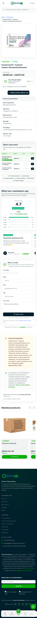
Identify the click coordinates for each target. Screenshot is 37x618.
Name (4, 277)
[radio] (4, 273)
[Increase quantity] (28, 158)
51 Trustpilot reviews (21, 214)
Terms (29, 320)
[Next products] (34, 407)
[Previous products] (30, 407)
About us (4, 498)
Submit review (19, 314)
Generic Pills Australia (19, 600)
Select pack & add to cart (19, 93)
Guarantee (4, 527)
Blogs (3, 510)
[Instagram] (30, 604)
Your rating (6, 270)
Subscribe (18, 586)
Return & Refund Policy (8, 521)
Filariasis (7, 441)
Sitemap (4, 507)
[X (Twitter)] (19, 604)
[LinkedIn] (26, 604)
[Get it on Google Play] (11, 593)
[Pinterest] (22, 604)
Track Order (5, 529)
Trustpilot (22, 327)
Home (3, 17)
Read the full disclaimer (28, 568)
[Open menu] (3, 3)
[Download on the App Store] (25, 593)
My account (5, 504)
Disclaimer (4, 532)
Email (4, 285)
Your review (6, 300)
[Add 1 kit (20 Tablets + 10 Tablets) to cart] (32, 168)
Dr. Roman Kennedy (24, 394)
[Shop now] (18, 611)
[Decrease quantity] (24, 158)
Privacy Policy (23, 320)
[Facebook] (15, 604)
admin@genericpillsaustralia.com (23, 570)
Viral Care (10, 17)
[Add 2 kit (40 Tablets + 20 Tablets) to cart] (32, 164)
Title (4, 293)
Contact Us (4, 501)
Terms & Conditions (7, 524)
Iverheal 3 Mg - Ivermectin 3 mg (13, 443)
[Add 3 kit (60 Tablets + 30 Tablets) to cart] (32, 158)
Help (33, 3)
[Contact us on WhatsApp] (33, 606)
